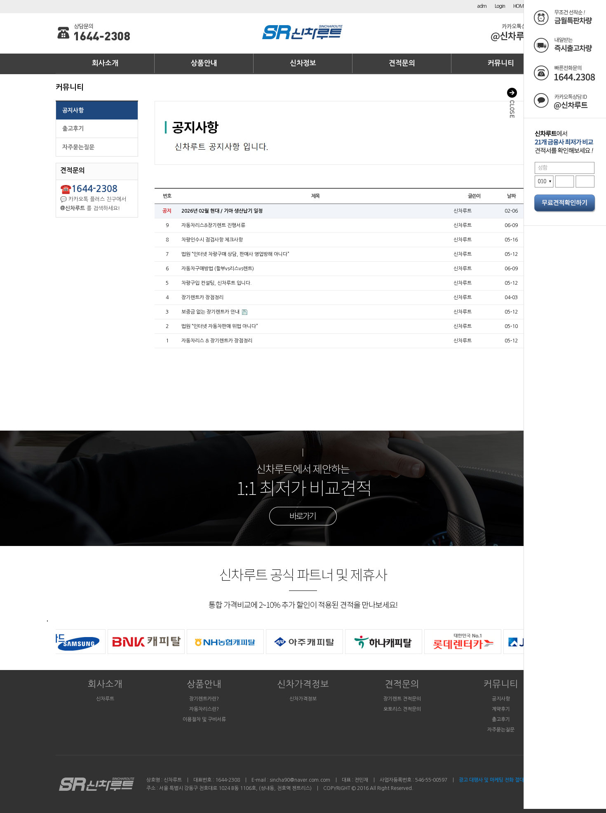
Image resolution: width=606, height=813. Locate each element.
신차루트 (105, 698)
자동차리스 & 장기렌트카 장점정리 (216, 340)
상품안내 (204, 63)
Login (500, 6)
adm (481, 6)
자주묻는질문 (78, 147)
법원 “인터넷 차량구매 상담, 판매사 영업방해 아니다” (235, 254)
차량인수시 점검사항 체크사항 (212, 239)
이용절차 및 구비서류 (204, 719)
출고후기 (73, 128)
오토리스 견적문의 (402, 709)
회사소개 (105, 63)
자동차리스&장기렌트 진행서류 (213, 225)
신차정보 (303, 63)
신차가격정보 (303, 684)
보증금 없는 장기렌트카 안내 (211, 311)
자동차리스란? (204, 709)
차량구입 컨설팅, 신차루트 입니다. (216, 283)
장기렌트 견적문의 (402, 698)
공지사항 (73, 110)
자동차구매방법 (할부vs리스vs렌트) (217, 268)
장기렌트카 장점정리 (202, 297)
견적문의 (402, 63)
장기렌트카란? (204, 698)
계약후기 (501, 709)
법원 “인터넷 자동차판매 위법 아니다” (219, 326)
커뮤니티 (501, 63)
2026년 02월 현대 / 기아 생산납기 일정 (222, 211)
